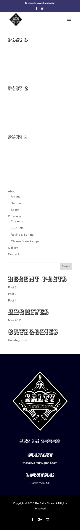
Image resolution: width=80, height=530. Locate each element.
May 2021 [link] (14, 320)
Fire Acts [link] (17, 221)
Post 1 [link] (17, 137)
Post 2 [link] (18, 88)
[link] (16, 19)
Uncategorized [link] (18, 340)
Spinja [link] (15, 210)
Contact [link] (13, 254)
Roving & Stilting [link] (22, 235)
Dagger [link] (16, 203)
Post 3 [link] (18, 40)
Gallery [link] (13, 248)
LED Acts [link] (17, 228)
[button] (36, 9)
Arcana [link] (15, 196)
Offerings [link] (14, 216)
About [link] (12, 191)
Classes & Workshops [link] (25, 241)
